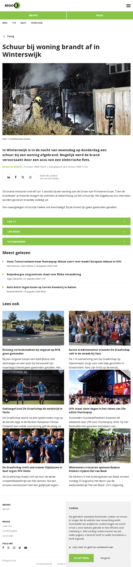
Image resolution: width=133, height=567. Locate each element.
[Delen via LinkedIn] (8, 177)
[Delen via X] (23, 177)
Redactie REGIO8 (12, 166)
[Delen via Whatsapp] (30, 177)
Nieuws (33, 15)
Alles (4, 22)
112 (14, 22)
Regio (99, 15)
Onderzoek (37, 22)
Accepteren (81, 558)
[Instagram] (14, 547)
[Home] (33, 6)
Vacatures (7, 536)
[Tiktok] (19, 547)
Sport (23, 22)
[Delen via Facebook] (15, 177)
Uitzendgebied (9, 531)
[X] (8, 547)
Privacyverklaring (44, 563)
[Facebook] (3, 547)
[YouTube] (25, 547)
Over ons (7, 526)
